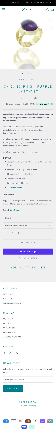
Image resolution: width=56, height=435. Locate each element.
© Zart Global (28, 402)
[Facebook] (4, 353)
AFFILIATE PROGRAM (12, 336)
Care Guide (14, 210)
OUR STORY (8, 318)
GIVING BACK (9, 332)
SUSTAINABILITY (10, 327)
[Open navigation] (3, 9)
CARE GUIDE (8, 298)
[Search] (47, 9)
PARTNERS (7, 323)
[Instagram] (10, 353)
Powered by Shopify (28, 405)
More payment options (28, 257)
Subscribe (13, 388)
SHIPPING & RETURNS (12, 303)
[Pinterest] (17, 353)
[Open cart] (52, 9)
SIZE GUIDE (8, 294)
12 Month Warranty (14, 187)
